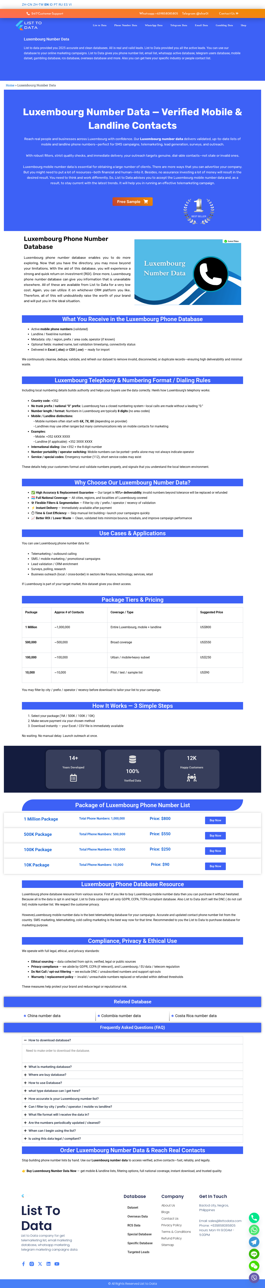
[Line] (254, 1254)
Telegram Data (178, 25)
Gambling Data (224, 25)
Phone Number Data (125, 25)
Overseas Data (137, 1216)
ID (51, 4)
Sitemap (167, 1245)
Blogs (165, 1212)
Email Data (201, 25)
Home (10, 85)
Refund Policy (171, 1238)
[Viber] (254, 1278)
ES (66, 4)
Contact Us (169, 1218)
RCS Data (133, 1225)
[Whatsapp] (254, 1230)
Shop (243, 25)
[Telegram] (254, 1242)
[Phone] (254, 1218)
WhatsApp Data (154, 25)
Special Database (139, 1234)
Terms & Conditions (176, 1232)
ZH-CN (27, 4)
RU (61, 4)
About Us (168, 1205)
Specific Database (140, 1243)
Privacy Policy (171, 1225)
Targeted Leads (138, 1252)
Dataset (132, 1207)
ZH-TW (38, 4)
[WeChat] (254, 1266)
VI (70, 4)
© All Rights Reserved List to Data (132, 1283)
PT (56, 4)
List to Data (100, 25)
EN (46, 4)
